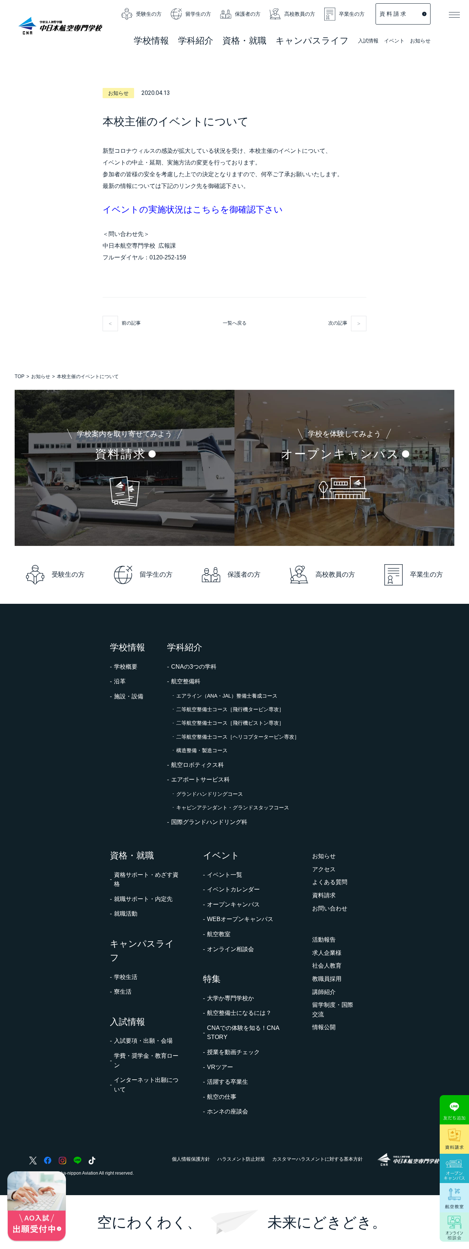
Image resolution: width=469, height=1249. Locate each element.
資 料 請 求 (393, 14)
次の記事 (337, 323)
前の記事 (131, 323)
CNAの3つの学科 (194, 667)
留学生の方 (198, 14)
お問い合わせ (329, 908)
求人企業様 (326, 953)
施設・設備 (128, 696)
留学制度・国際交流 (332, 1009)
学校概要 (125, 667)
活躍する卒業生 (227, 1082)
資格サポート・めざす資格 (146, 879)
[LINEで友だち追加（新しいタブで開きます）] (454, 1109)
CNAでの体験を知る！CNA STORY (243, 1033)
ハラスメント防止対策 (241, 1159)
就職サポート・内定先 (143, 899)
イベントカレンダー (233, 889)
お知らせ (420, 41)
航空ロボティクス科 (197, 765)
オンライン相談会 (230, 949)
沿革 (120, 681)
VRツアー (220, 1067)
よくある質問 (329, 882)
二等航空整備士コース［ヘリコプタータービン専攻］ (237, 737)
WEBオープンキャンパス (240, 919)
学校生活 (125, 977)
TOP (20, 376)
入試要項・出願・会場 (143, 1041)
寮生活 (123, 992)
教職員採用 (326, 979)
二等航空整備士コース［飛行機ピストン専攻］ (230, 723)
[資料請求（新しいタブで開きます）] (454, 1139)
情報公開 (324, 1027)
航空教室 (218, 934)
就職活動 (125, 913)
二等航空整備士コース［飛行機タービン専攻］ (230, 709)
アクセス (324, 869)
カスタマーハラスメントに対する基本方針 (317, 1159)
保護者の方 (248, 14)
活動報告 (324, 939)
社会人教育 (326, 965)
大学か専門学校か (230, 998)
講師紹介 (324, 992)
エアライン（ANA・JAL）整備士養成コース (226, 696)
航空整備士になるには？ (239, 1013)
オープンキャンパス (233, 904)
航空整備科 (185, 681)
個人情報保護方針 (191, 1159)
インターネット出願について (146, 1085)
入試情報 (368, 41)
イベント (394, 41)
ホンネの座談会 (227, 1111)
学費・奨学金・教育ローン (146, 1060)
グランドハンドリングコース (209, 794)
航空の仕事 (221, 1097)
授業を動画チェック (233, 1052)
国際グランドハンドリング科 (209, 822)
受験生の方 (149, 14)
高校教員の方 (299, 14)
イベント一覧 (224, 875)
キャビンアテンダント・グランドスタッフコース (232, 807)
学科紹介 (195, 42)
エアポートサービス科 (200, 779)
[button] (454, 14)
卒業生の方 (352, 14)
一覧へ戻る (235, 323)
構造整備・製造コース (202, 750)
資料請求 (324, 895)
